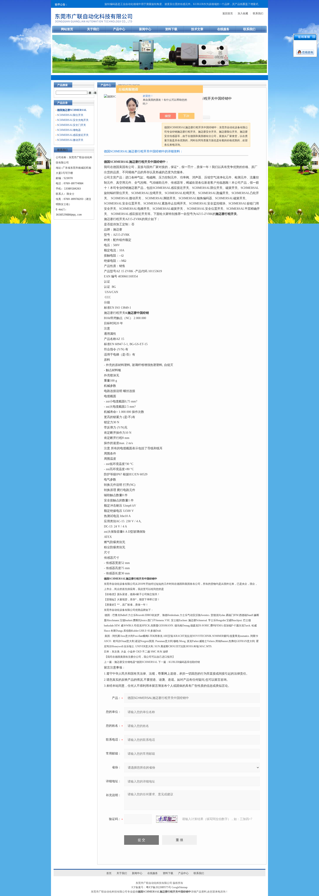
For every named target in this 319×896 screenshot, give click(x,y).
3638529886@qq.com (69, 214)
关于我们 (93, 29)
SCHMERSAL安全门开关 (71, 125)
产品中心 (119, 29)
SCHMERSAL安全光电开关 (73, 120)
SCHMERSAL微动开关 (70, 140)
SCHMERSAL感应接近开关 (73, 135)
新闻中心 (145, 29)
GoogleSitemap (179, 887)
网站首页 (67, 29)
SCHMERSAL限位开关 (70, 115)
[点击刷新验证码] (167, 819)
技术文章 (197, 29)
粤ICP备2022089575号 (158, 887)
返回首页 (227, 13)
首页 (109, 873)
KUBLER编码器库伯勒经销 (184, 662)
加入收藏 (243, 13)
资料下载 (171, 29)
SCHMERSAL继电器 (69, 130)
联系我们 (258, 13)
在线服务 (223, 29)
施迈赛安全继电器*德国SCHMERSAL (136, 662)
